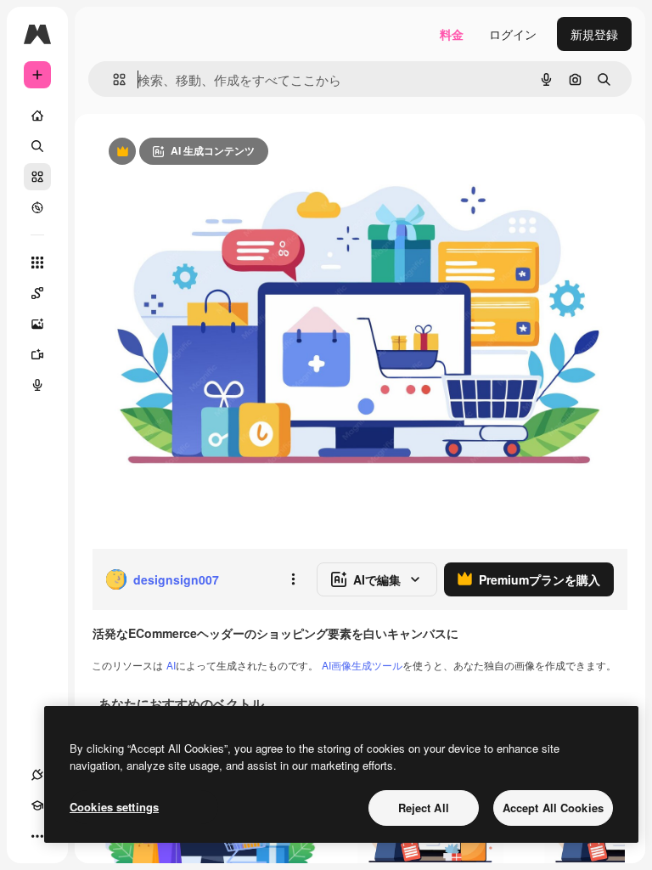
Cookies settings (114, 807)
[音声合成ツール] (37, 384)
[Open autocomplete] (112, 79)
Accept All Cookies (553, 807)
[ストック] (37, 176)
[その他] (37, 836)
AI (171, 665)
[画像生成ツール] (37, 323)
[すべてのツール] (37, 262)
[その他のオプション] (293, 579)
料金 (452, 33)
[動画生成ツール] (37, 354)
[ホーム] (37, 115)
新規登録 (594, 33)
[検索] (37, 146)
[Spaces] (37, 293)
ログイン (513, 33)
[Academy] (37, 805)
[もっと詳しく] (37, 207)
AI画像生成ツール (362, 665)
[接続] (37, 774)
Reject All (423, 807)
